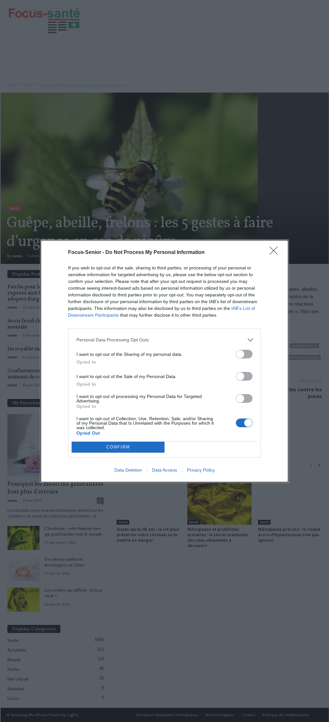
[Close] (276, 253)
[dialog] (164, 361)
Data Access (164, 470)
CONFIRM (118, 447)
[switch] (244, 354)
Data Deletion (128, 470)
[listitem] (164, 340)
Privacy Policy (201, 470)
